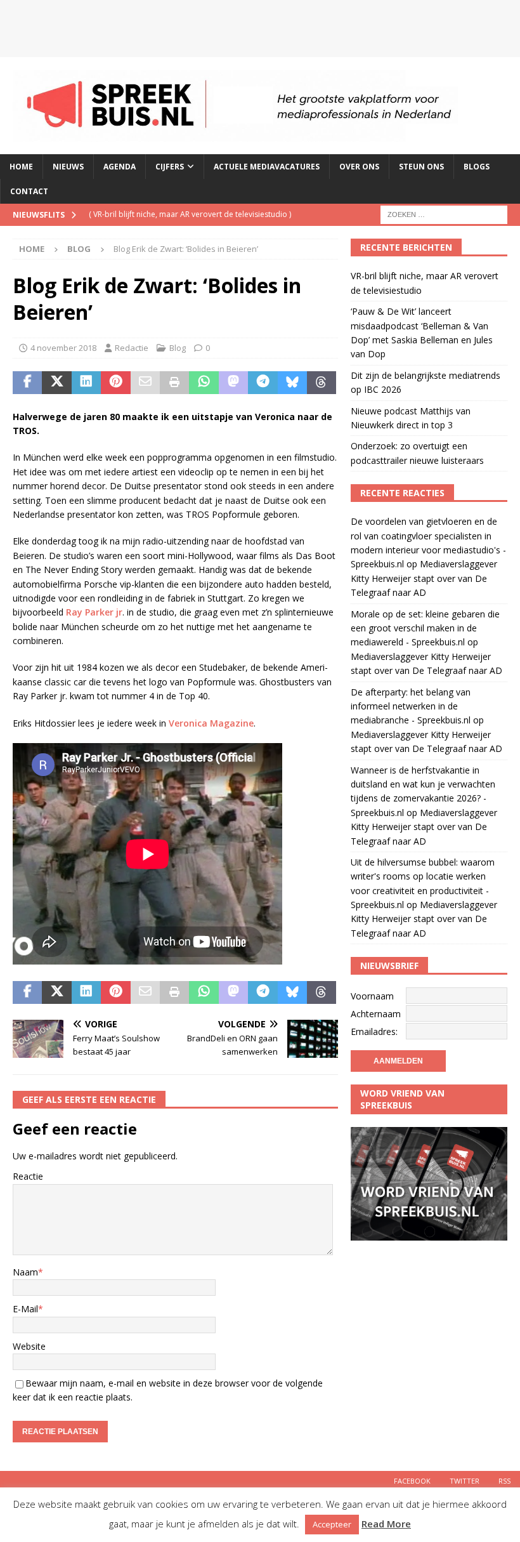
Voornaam (372, 996)
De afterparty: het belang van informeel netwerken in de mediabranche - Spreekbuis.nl (411, 706)
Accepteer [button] (332, 1524)
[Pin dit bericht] (115, 382)
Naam (25, 1272)
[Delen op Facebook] (27, 382)
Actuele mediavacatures (267, 166)
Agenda (119, 166)
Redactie (131, 347)
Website (29, 1346)
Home (21, 166)
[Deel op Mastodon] (233, 382)
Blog (177, 347)
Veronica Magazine (211, 723)
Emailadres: (374, 1031)
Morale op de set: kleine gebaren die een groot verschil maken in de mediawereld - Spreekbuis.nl (425, 628)
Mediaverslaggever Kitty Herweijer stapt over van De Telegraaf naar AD (424, 578)
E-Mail (25, 1309)
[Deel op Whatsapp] (203, 382)
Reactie (28, 1176)
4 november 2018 (63, 347)
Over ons (359, 166)
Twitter (464, 1481)
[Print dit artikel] (174, 382)
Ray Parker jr (94, 612)
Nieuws (68, 166)
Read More (386, 1523)
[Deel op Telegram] (262, 382)
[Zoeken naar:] (443, 214)
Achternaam (376, 1014)
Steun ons (421, 166)
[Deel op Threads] (321, 382)
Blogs (477, 166)
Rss (504, 1481)
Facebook (412, 1481)
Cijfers (169, 166)
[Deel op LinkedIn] (86, 382)
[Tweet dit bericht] (56, 382)
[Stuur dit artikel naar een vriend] (145, 382)
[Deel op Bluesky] (292, 382)
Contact (29, 191)
